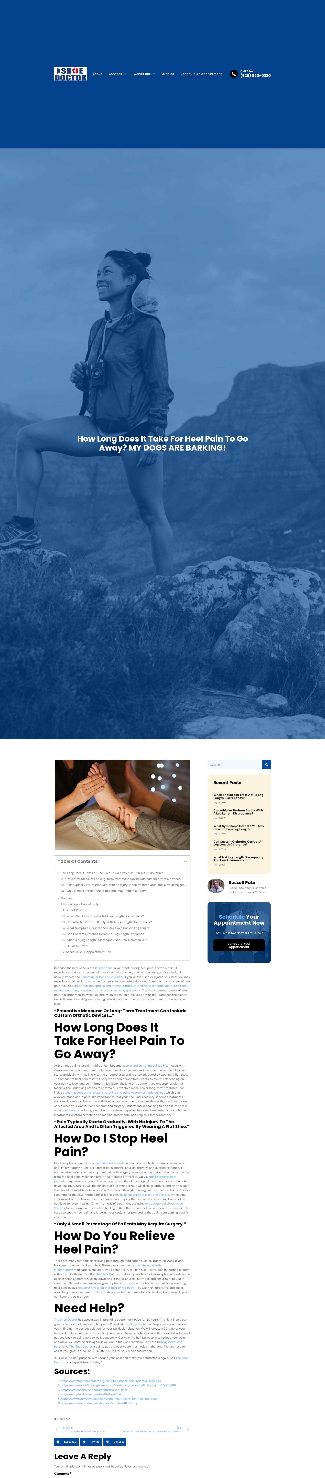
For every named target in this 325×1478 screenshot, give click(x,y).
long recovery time (70, 1110)
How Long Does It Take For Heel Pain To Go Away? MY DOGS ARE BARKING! (111, 873)
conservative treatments (107, 1163)
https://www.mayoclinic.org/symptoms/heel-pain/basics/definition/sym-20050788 (118, 1385)
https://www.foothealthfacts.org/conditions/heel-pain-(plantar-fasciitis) (111, 1381)
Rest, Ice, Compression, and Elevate (144, 1195)
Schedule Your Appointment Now (88, 952)
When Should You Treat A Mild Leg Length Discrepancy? (105, 916)
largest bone (104, 968)
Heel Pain (63, 1419)
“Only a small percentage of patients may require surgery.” (106, 891)
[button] (185, 861)
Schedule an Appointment (201, 74)
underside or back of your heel (102, 977)
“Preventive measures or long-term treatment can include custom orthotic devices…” (124, 879)
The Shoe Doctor (106, 1274)
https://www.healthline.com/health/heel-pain (91, 1394)
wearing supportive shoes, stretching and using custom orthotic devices (115, 1092)
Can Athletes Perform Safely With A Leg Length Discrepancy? (109, 922)
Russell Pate (79, 946)
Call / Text (247, 71)
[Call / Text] (234, 74)
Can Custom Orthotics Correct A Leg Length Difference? (106, 934)
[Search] (266, 764)
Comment (62, 1473)
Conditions (142, 74)
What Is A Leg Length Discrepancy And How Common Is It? (107, 940)
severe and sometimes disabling (144, 1065)
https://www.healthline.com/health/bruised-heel (94, 1390)
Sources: (67, 898)
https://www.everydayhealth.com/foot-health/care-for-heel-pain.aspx (109, 1399)
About (97, 74)
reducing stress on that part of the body (106, 1288)
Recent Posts (74, 910)
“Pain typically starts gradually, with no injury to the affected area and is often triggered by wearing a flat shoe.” (126, 885)
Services (115, 74)
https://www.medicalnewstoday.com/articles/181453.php (99, 1403)
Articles (168, 74)
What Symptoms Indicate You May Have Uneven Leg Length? (109, 928)
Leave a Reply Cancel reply (80, 904)
